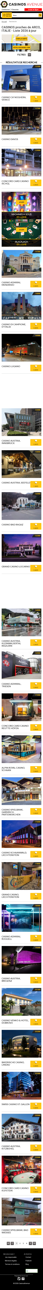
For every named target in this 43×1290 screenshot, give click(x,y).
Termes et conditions (12, 1264)
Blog (27, 1264)
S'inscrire (15, 10)
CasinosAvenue (24, 1283)
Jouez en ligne (33, 9)
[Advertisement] (21, 390)
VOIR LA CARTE (21, 39)
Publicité (29, 1261)
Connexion (6, 10)
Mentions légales (11, 1261)
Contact (28, 1257)
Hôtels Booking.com (21, 47)
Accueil (4, 21)
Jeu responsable (11, 1257)
